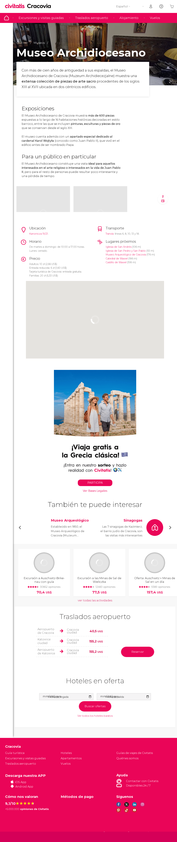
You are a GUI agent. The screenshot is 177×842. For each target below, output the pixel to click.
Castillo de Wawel (116, 262)
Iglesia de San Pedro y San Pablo (126, 250)
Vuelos (155, 18)
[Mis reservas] (151, 6)
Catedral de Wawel (117, 258)
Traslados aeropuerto (91, 18)
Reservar (137, 651)
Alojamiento (128, 18)
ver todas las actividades (95, 600)
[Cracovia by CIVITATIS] (16, 6)
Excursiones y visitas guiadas (41, 18)
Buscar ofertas (95, 706)
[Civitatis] (12, 836)
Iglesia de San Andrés (119, 246)
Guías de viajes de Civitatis (134, 753)
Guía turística (6, 18)
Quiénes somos (127, 758)
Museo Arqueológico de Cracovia (126, 254)
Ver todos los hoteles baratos (95, 715)
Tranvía (110, 233)
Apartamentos (71, 758)
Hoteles (66, 753)
